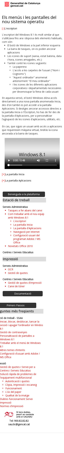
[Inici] (22, 4)
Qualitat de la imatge (17, 395)
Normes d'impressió (11, 406)
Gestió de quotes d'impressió (25, 282)
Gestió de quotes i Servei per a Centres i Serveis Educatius (17, 368)
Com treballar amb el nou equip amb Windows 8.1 (26, 215)
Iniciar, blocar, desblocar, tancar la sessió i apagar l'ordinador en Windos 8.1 (21, 325)
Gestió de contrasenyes (13, 332)
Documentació (22, 293)
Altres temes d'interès (12, 350)
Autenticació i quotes (17, 381)
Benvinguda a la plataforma (24, 194)
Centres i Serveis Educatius (18, 252)
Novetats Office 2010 (20, 246)
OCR (10, 269)
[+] (3, 174)
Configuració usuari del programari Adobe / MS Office (26, 239)
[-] (3, 28)
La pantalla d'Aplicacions (27, 228)
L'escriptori (19, 221)
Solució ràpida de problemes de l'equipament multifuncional (18, 375)
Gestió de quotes (18, 273)
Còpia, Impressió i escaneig (21, 384)
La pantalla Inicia (23, 224)
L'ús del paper (13, 392)
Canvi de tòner (16, 286)
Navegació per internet (26, 231)
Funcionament (13, 388)
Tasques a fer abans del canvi (25, 210)
